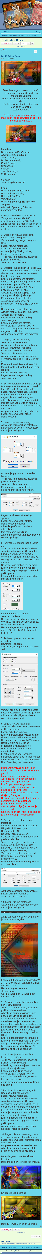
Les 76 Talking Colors (12, 40)
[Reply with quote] (35, 51)
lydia (2, 49)
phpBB (15, 1251)
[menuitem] (6, 31)
